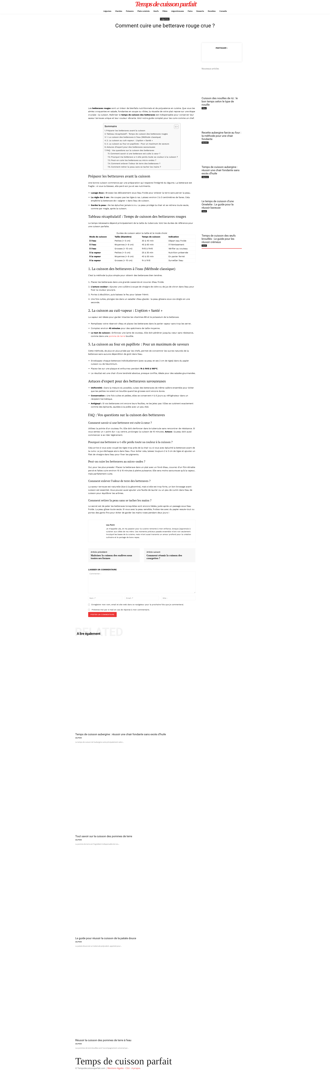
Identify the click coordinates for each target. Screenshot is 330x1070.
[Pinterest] (221, 54)
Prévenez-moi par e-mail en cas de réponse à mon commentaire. (121, 610)
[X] (215, 54)
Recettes (205, 142)
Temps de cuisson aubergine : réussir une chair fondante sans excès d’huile (221, 170)
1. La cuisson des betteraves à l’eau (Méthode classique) (134, 137)
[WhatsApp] (227, 54)
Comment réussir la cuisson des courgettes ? (164, 557)
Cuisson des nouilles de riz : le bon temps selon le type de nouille (220, 101)
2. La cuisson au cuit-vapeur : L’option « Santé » (130, 140)
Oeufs (204, 211)
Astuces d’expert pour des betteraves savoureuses (131, 147)
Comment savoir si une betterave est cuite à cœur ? (135, 153)
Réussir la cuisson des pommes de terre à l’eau (103, 1040)
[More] (233, 54)
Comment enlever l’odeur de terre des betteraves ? (135, 163)
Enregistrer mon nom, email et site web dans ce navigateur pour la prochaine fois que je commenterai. (137, 605)
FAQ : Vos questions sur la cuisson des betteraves (130, 150)
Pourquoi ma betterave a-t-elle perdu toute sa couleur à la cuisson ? (144, 157)
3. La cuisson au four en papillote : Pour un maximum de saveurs (138, 144)
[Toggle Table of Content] (175, 127)
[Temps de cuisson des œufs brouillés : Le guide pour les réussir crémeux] (222, 222)
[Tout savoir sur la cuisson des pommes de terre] (165, 788)
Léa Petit (110, 525)
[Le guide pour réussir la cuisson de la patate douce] (165, 890)
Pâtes (204, 108)
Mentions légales (115, 1068)
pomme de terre (117, 336)
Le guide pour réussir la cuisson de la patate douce (105, 938)
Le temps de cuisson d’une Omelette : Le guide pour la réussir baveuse (218, 204)
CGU (127, 1068)
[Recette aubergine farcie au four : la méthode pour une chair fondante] (222, 119)
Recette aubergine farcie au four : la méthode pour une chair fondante (221, 136)
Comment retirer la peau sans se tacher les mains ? (136, 167)
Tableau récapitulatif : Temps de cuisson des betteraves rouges (137, 134)
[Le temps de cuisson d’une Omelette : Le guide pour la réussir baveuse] (222, 188)
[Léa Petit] (97, 531)
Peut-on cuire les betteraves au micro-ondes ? (133, 160)
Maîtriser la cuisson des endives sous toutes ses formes (111, 557)
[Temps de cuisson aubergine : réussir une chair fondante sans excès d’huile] (222, 154)
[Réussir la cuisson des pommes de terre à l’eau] (165, 992)
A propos (135, 1068)
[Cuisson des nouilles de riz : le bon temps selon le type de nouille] (222, 85)
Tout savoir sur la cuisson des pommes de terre (103, 836)
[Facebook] (209, 54)
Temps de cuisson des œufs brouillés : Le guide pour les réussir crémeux (219, 239)
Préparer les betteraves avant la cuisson (125, 130)
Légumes (165, 19)
